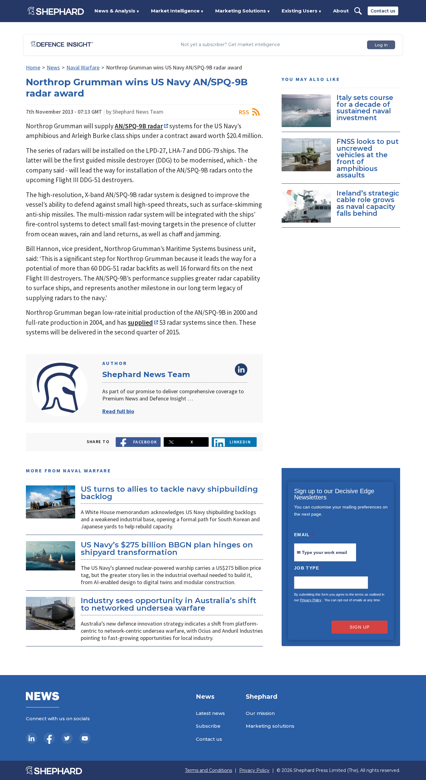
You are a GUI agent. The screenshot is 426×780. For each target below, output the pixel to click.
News (53, 67)
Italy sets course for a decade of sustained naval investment (364, 107)
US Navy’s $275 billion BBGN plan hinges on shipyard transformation (167, 548)
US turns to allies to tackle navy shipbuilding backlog (169, 493)
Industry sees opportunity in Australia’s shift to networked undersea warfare (168, 604)
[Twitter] (67, 738)
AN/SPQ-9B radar (139, 126)
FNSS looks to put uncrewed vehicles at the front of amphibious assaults (367, 158)
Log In (381, 44)
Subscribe (208, 726)
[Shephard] (56, 11)
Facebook (145, 442)
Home (33, 67)
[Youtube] (84, 738)
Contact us (382, 11)
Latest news (210, 713)
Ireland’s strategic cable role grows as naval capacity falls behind (367, 203)
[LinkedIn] (31, 738)
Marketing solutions (270, 726)
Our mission (260, 713)
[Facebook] (49, 738)
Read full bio (118, 411)
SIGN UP (360, 627)
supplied (140, 322)
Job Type (307, 567)
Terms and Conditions (208, 770)
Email (304, 534)
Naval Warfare (82, 67)
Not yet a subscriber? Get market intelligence (230, 44)
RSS (244, 112)
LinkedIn (241, 369)
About (341, 11)
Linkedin (240, 442)
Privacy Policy (311, 600)
